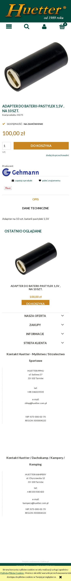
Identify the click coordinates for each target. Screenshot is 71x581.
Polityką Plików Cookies (12, 573)
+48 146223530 (35, 391)
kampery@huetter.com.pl (35, 503)
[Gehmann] (20, 172)
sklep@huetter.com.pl (36, 403)
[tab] (35, 199)
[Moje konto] (44, 26)
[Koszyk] (62, 26)
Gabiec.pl (44, 561)
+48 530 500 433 (35, 491)
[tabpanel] (35, 219)
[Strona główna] (35, 11)
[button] (9, 26)
